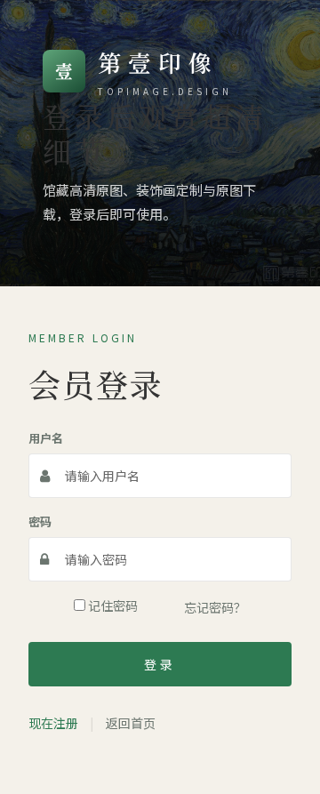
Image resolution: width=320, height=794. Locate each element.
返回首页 (131, 723)
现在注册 (53, 723)
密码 (40, 521)
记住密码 (111, 605)
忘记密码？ (215, 607)
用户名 (45, 437)
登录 (160, 664)
